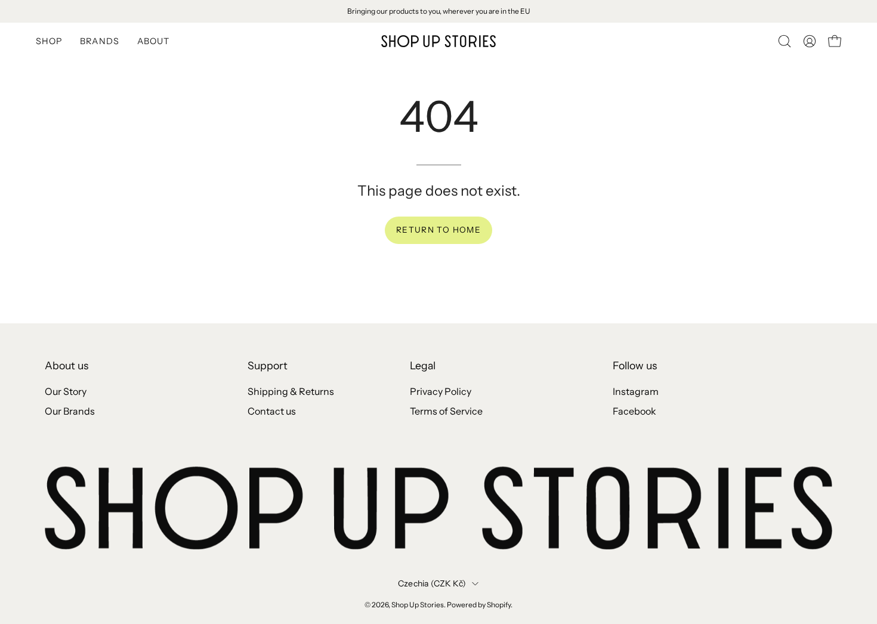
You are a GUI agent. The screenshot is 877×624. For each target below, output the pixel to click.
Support (268, 365)
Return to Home (438, 229)
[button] (784, 41)
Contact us (272, 411)
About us (66, 365)
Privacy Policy (440, 391)
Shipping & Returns (291, 391)
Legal (423, 365)
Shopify (499, 604)
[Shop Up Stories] (438, 41)
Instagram (636, 391)
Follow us (635, 365)
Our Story (66, 391)
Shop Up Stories (417, 604)
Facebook (634, 411)
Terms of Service (446, 411)
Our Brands (70, 411)
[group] (438, 11)
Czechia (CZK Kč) (432, 583)
